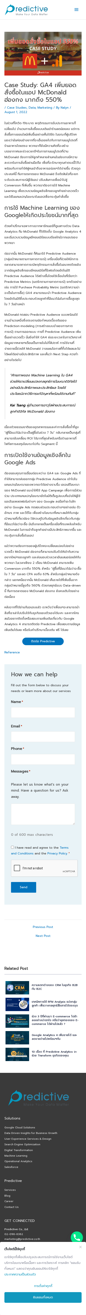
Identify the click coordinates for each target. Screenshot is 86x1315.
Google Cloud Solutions (19, 1127)
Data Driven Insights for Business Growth (30, 1133)
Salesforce (11, 1167)
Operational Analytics (18, 1161)
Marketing (44, 107)
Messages (20, 771)
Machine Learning (15, 1156)
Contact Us (11, 1207)
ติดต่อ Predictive (43, 641)
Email (16, 726)
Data (32, 107)
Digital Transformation (18, 1150)
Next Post (43, 936)
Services (10, 1190)
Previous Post (43, 927)
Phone (17, 748)
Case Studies (17, 107)
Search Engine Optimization (22, 1144)
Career (8, 1201)
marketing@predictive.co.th (22, 1239)
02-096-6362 (13, 1234)
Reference (12, 652)
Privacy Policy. (57, 853)
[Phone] (77, 1237)
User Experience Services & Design (27, 1139)
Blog (7, 1196)
